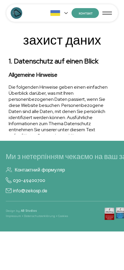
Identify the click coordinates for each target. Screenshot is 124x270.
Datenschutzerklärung (39, 216)
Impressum (13, 216)
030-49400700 (29, 180)
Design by (21, 211)
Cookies (63, 216)
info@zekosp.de (30, 191)
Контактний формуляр (40, 170)
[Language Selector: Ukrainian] (59, 13)
